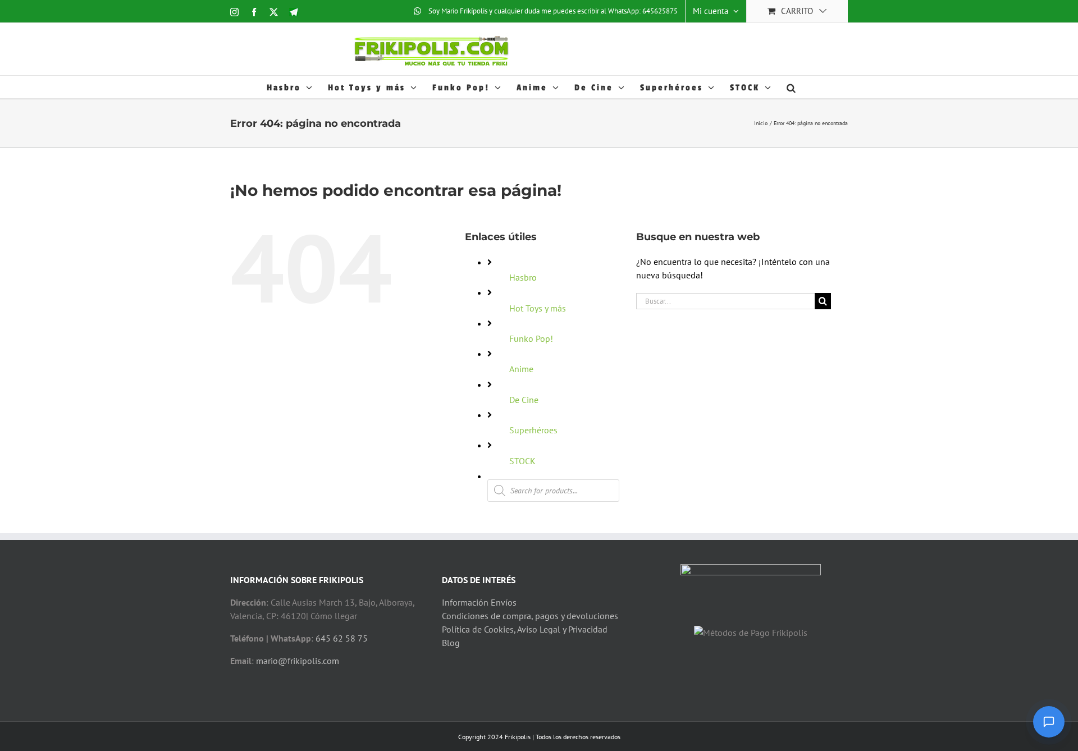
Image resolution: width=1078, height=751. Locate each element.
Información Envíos (479, 602)
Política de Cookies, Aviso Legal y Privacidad (524, 629)
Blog (451, 642)
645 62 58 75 (342, 638)
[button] (792, 87)
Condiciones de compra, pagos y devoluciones (530, 615)
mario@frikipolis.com (297, 660)
